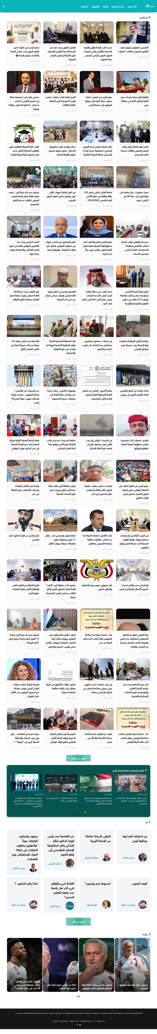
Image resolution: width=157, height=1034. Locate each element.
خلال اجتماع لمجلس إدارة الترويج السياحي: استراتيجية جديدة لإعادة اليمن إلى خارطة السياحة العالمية (97, 150)
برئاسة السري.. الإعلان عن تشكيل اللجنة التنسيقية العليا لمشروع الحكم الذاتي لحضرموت (97, 394)
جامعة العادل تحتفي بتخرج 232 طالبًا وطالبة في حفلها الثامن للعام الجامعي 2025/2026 (98, 196)
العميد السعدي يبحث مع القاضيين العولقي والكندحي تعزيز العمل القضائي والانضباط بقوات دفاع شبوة (24, 247)
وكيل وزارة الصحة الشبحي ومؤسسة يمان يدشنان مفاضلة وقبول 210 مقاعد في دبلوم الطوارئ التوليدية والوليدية (134, 297)
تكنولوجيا (96, 6)
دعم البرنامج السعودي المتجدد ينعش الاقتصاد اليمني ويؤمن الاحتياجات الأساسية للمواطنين (98, 800)
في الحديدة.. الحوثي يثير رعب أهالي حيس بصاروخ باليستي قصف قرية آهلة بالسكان (99, 444)
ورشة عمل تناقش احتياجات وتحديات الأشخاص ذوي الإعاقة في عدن (25, 489)
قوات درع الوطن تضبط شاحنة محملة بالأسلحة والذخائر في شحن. (98, 737)
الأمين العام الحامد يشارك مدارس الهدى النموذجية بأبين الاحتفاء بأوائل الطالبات (61, 101)
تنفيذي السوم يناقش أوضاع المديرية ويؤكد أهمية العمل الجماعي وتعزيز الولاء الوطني (63, 737)
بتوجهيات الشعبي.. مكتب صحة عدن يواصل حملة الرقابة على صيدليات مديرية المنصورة (61, 394)
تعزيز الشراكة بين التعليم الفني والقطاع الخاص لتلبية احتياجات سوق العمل (25, 589)
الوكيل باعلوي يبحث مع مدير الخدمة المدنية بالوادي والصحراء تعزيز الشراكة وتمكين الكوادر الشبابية (61, 53)
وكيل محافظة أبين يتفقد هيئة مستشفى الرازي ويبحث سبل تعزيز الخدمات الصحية (62, 489)
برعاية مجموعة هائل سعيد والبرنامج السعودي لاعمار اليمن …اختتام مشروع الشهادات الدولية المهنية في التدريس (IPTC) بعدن (27, 802)
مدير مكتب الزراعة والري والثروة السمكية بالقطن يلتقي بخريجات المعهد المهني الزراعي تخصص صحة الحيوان (98, 53)
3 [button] (81, 812)
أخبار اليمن (131, 6)
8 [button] (71, 812)
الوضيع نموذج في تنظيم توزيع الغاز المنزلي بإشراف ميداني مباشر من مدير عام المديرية (60, 295)
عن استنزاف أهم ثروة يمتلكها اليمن (135, 838)
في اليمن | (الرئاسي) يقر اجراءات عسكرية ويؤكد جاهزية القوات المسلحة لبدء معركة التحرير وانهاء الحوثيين (133, 541)
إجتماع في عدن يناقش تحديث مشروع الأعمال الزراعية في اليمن (133, 587)
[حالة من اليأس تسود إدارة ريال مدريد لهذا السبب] (60, 965)
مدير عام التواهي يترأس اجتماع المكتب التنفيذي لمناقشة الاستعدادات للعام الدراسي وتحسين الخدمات (134, 247)
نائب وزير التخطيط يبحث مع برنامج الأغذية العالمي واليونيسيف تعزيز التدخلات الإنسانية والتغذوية (135, 690)
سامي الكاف (128, 857)
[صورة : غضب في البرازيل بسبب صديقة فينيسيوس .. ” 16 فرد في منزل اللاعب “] (24, 965)
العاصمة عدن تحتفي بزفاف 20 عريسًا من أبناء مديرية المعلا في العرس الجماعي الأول (25, 345)
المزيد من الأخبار (78, 758)
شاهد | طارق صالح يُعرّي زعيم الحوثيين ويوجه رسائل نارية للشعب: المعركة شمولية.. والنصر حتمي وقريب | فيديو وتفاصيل (61, 640)
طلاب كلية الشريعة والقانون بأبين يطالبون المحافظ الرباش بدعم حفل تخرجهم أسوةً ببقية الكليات (24, 150)
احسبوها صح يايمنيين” (98, 882)
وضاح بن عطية (128, 904)
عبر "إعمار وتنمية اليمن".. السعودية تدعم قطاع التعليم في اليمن (61, 799)
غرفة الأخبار (55, 906)
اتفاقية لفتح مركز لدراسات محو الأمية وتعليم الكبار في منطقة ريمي (134, 101)
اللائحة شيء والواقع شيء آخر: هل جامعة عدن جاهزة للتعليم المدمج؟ (62, 889)
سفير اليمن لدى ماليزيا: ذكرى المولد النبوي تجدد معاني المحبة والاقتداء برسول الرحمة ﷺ (25, 51)
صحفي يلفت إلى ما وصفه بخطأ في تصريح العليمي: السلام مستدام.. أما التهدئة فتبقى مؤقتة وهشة (24, 103)
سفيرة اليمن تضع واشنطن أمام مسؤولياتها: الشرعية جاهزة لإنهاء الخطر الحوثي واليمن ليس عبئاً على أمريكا (97, 247)
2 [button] (83, 812)
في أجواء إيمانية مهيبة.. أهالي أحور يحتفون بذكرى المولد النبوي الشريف (61, 196)
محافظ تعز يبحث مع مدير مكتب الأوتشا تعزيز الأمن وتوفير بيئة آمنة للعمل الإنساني (61, 444)
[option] (130, 790)
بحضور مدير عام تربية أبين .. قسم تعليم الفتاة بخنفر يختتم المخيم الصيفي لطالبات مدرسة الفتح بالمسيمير (24, 198)
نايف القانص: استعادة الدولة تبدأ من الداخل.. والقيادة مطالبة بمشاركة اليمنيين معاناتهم (97, 539)
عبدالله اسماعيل (92, 857)
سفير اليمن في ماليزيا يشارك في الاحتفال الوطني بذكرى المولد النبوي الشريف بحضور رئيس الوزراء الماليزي (133, 491)
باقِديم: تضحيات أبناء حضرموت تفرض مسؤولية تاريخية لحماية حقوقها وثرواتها (134, 444)
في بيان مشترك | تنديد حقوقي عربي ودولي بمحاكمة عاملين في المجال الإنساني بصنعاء (97, 688)
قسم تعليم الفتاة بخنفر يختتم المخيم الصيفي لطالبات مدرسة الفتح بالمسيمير (134, 150)
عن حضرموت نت (99, 1020)
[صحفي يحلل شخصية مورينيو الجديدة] (132, 965)
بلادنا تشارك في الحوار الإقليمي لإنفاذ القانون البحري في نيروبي (134, 392)
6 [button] (75, 812)
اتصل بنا (55, 1020)
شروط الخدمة (63, 1020)
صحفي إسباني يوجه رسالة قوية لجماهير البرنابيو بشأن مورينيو (97, 986)
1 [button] (85, 812)
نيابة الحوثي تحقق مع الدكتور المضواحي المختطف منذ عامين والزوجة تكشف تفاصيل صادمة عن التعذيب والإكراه (134, 640)
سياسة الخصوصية (86, 1020)
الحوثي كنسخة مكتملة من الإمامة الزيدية (98, 838)
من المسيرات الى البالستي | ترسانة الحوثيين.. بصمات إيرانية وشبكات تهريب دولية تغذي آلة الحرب (25, 396)
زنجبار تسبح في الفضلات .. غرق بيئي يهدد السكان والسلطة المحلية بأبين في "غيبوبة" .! (25, 737)
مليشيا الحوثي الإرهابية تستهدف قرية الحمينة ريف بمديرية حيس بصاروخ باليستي (133, 345)
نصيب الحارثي (18, 867)
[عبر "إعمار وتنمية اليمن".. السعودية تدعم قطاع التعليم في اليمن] (61, 783)
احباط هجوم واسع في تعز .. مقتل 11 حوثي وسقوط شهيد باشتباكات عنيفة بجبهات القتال (60, 539)
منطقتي (84, 6)
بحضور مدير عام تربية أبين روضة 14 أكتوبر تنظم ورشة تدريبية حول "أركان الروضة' (24, 638)
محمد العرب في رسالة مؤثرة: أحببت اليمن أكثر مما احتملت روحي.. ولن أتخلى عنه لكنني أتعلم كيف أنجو (97, 297)
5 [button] (77, 812)
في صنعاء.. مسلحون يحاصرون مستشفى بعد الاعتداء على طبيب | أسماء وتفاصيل (97, 345)
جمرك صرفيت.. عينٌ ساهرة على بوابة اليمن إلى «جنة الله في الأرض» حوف (134, 196)
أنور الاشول (91, 904)
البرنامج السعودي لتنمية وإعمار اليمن (128, 770)
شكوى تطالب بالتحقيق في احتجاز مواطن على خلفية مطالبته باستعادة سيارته (61, 688)
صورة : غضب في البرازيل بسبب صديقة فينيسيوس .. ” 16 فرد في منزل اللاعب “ (25, 984)
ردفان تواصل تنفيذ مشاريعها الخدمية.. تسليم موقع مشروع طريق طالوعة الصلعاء (62, 150)
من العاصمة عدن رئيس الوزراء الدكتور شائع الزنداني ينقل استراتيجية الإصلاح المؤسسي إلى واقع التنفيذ (60, 844)
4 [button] (79, 812)
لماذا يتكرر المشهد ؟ (26, 882)
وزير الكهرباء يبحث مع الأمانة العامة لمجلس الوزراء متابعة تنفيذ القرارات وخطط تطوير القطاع (24, 295)
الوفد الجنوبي (139, 882)
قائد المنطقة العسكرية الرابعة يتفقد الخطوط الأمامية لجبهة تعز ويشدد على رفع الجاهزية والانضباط (61, 347)
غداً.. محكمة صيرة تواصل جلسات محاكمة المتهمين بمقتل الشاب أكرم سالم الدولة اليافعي (133, 737)
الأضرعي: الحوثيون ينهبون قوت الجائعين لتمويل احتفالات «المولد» (133, 49)
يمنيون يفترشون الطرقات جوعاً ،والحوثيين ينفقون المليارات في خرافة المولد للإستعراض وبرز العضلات (25, 847)
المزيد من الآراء (78, 921)
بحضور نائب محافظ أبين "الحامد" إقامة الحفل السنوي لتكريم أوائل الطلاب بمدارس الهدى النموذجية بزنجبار (61, 591)
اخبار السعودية (118, 6)
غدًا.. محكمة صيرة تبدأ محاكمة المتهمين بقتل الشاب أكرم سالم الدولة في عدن (97, 638)
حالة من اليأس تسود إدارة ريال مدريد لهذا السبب (61, 986)
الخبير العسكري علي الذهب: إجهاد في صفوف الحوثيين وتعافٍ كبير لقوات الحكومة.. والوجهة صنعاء (61, 245)
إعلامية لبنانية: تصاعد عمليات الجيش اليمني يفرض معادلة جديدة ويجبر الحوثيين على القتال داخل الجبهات (25, 690)
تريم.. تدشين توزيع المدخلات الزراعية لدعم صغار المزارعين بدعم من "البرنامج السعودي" (130, 800)
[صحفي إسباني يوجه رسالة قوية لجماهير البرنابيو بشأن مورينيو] (96, 965)
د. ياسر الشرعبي (55, 863)
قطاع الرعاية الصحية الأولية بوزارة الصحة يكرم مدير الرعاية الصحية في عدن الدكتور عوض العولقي (24, 444)
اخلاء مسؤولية (74, 1020)
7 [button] (73, 812)
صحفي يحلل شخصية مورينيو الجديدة (134, 986)
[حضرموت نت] (150, 6)
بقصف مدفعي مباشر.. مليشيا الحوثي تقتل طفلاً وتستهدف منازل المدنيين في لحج (98, 489)
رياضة (105, 6)
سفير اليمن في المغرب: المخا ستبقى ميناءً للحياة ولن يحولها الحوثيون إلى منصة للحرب (98, 101)
